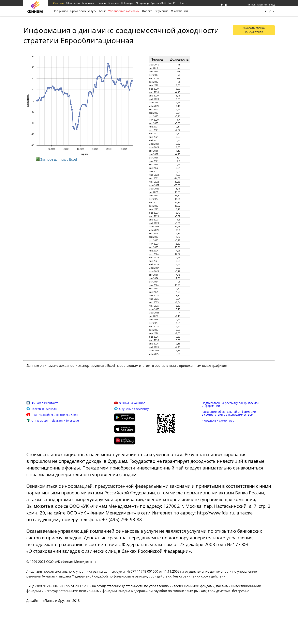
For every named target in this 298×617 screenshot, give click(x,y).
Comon (102, 3)
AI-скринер (142, 3)
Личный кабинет (257, 4)
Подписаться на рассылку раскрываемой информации (230, 404)
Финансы (58, 3)
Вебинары (127, 3)
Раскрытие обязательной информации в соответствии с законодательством (229, 413)
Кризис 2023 (158, 3)
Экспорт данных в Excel (58, 159)
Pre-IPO (172, 3)
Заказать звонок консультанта (253, 30)
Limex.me (113, 3)
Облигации (73, 3)
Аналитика (88, 3)
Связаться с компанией (218, 421)
